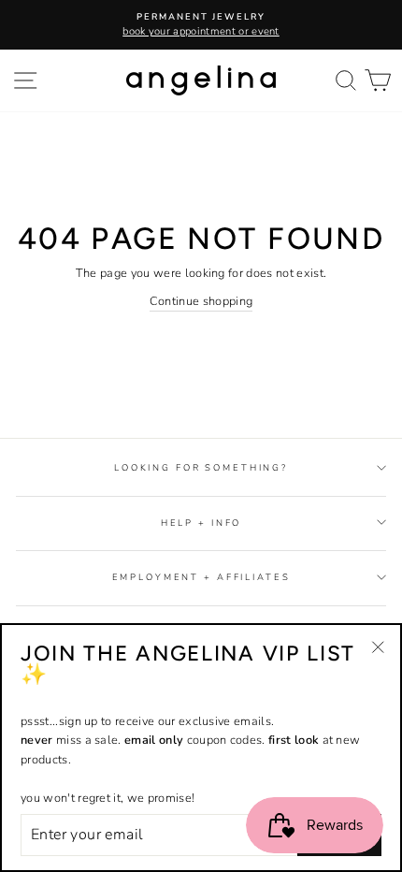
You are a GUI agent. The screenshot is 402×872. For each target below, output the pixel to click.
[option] (201, 24)
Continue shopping (201, 301)
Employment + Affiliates (201, 577)
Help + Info (201, 522)
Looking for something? (201, 467)
